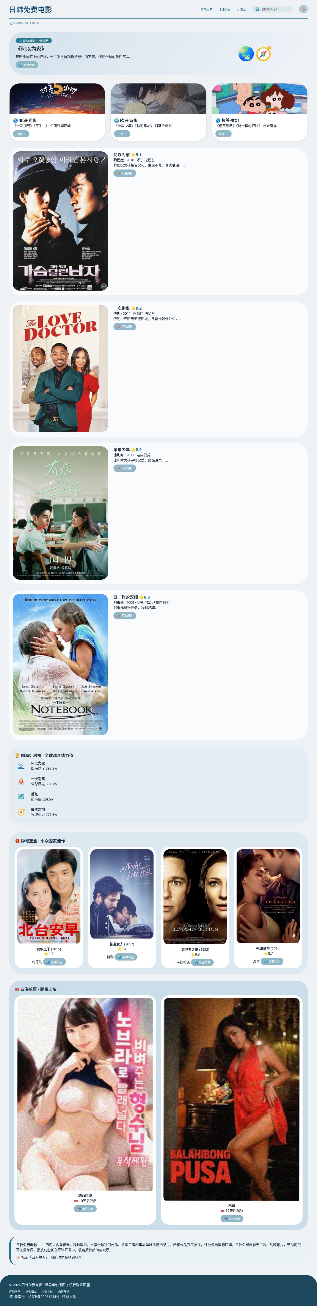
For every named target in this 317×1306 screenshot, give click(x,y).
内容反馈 (63, 1291)
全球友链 (47, 1291)
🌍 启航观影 (27, 65)
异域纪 (241, 9)
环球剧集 (224, 9)
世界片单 (206, 9)
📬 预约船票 (85, 1209)
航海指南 (31, 1291)
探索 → (21, 134)
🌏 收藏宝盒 (54, 962)
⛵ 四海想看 (125, 173)
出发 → (122, 134)
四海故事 (14, 1291)
